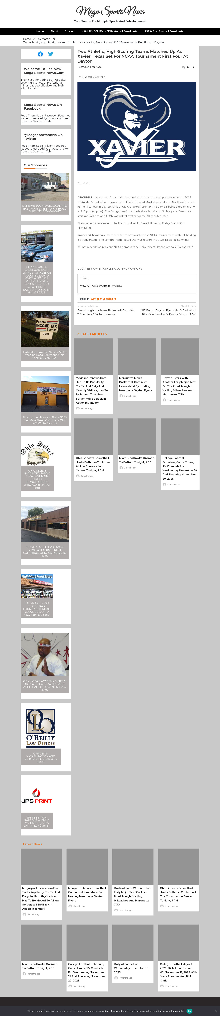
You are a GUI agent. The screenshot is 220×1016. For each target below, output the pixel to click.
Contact (69, 31)
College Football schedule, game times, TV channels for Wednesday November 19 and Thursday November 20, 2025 (86, 972)
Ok (189, 1011)
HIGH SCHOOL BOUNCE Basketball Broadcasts (110, 31)
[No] (216, 1011)
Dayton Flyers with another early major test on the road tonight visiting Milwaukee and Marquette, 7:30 (179, 386)
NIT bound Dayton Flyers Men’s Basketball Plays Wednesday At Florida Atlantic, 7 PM (168, 310)
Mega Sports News (110, 12)
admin (191, 67)
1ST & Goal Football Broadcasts (164, 31)
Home (40, 31)
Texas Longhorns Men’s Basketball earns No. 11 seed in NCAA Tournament (105, 310)
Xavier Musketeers (103, 298)
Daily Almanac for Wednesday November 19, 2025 (131, 968)
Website (117, 285)
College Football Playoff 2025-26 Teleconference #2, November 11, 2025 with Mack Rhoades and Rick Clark (178, 972)
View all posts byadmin (95, 285)
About (54, 31)
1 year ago (96, 66)
